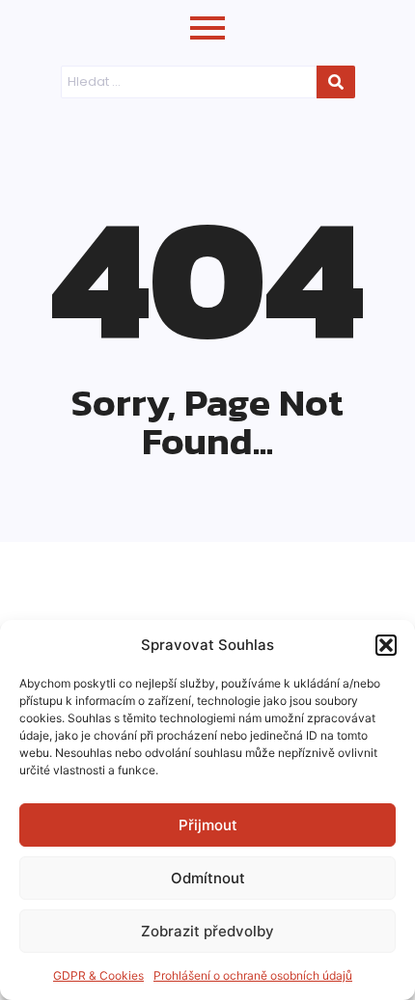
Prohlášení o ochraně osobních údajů (252, 975)
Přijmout (208, 825)
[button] (386, 645)
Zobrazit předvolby (207, 931)
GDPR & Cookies (98, 975)
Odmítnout (208, 878)
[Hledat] (336, 82)
